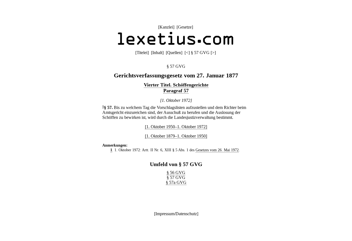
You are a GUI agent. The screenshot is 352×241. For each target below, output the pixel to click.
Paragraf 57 (176, 90)
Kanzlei (166, 27)
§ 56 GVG (176, 172)
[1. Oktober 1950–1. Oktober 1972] (176, 126)
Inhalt (157, 52)
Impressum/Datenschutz (176, 213)
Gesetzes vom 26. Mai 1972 (217, 150)
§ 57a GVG (176, 182)
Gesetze (185, 27)
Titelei (142, 52)
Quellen (174, 52)
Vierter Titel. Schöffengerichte (176, 85)
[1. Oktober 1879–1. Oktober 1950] (176, 136)
